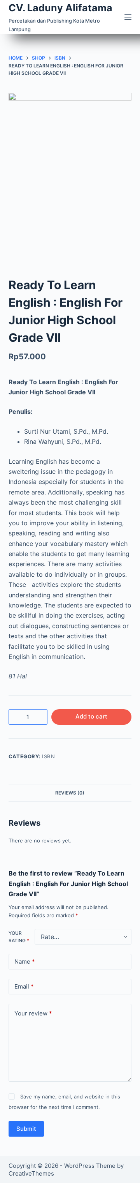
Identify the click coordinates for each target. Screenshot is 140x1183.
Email (24, 986)
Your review (33, 1013)
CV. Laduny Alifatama (60, 8)
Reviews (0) (69, 793)
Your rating (19, 937)
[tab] (70, 792)
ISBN (48, 756)
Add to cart (91, 716)
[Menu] (127, 17)
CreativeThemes (31, 1173)
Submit (26, 1128)
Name (24, 961)
